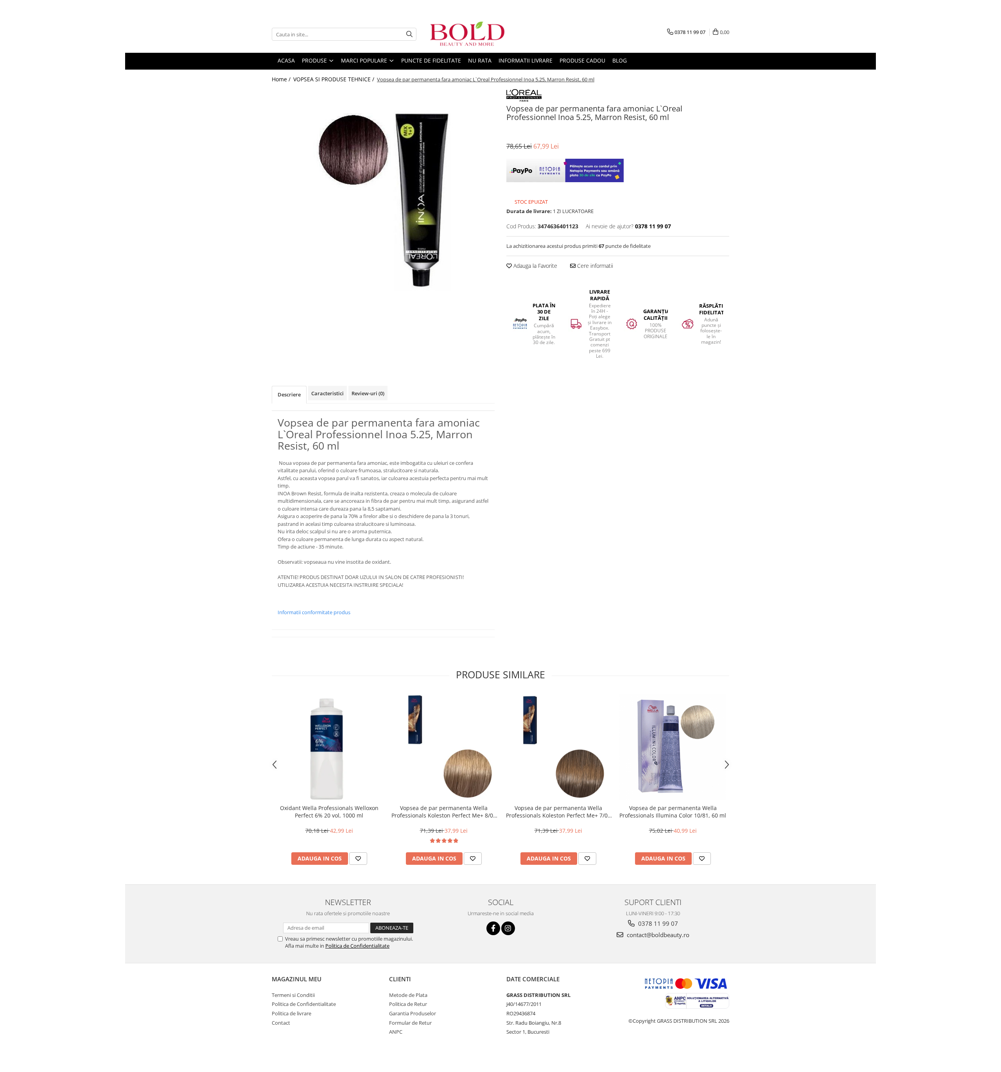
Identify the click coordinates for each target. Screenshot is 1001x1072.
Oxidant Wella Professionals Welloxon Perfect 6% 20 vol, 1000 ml (329, 811)
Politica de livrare (291, 1013)
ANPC (395, 1031)
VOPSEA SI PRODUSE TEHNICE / (334, 79)
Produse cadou (582, 60)
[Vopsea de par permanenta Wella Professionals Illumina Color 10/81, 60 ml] (672, 747)
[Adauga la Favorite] (358, 858)
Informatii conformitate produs (314, 612)
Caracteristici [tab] (327, 393)
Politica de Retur (408, 1003)
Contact (281, 1022)
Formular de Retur (410, 1022)
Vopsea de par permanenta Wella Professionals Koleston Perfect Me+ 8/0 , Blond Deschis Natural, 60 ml (443, 811)
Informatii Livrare (526, 60)
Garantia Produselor (412, 1013)
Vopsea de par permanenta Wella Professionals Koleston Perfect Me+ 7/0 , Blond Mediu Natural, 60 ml (558, 811)
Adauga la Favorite (534, 265)
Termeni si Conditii (293, 995)
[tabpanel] (383, 200)
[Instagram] (508, 928)
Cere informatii (594, 265)
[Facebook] (493, 928)
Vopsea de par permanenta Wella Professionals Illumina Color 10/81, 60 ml (672, 811)
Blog (619, 60)
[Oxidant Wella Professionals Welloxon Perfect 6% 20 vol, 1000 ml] (329, 747)
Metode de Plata (408, 995)
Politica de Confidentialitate (357, 945)
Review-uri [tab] (368, 393)
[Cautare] (409, 34)
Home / (282, 79)
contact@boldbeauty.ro (657, 935)
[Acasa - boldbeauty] (467, 34)
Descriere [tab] (289, 394)
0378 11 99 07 (657, 923)
